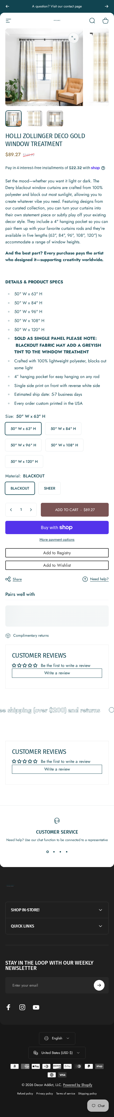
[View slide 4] (66, 852)
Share (17, 579)
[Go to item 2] (34, 118)
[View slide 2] (54, 852)
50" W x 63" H (23, 428)
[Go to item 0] (13, 118)
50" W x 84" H (63, 428)
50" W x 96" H (23, 445)
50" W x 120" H (24, 461)
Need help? (99, 579)
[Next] (106, 6)
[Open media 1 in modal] (73, 38)
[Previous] (7, 6)
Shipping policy (87, 1094)
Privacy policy (44, 1094)
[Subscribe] (99, 985)
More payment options (57, 539)
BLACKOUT (20, 488)
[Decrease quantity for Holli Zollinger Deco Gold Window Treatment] (11, 509)
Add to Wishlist (57, 565)
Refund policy (25, 1094)
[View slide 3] (60, 852)
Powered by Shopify (77, 1084)
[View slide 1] (47, 852)
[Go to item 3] (55, 118)
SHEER (49, 488)
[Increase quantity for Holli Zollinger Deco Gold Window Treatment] (30, 509)
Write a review (57, 673)
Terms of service (65, 1094)
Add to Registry (57, 553)
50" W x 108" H (64, 445)
